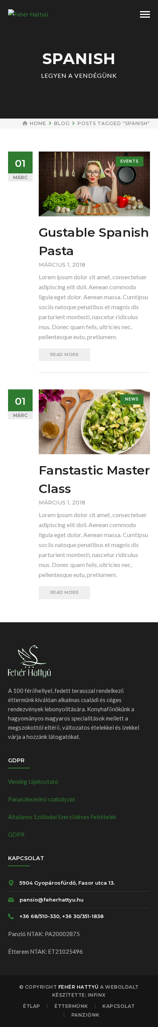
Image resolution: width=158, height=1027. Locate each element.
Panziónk (85, 1015)
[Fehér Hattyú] (28, 13)
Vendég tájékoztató (33, 781)
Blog (62, 123)
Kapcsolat (118, 1006)
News (132, 399)
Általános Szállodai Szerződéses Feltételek (62, 816)
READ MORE (64, 354)
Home (38, 123)
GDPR (16, 834)
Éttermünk (71, 1006)
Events (129, 161)
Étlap (31, 1006)
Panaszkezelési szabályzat (41, 799)
